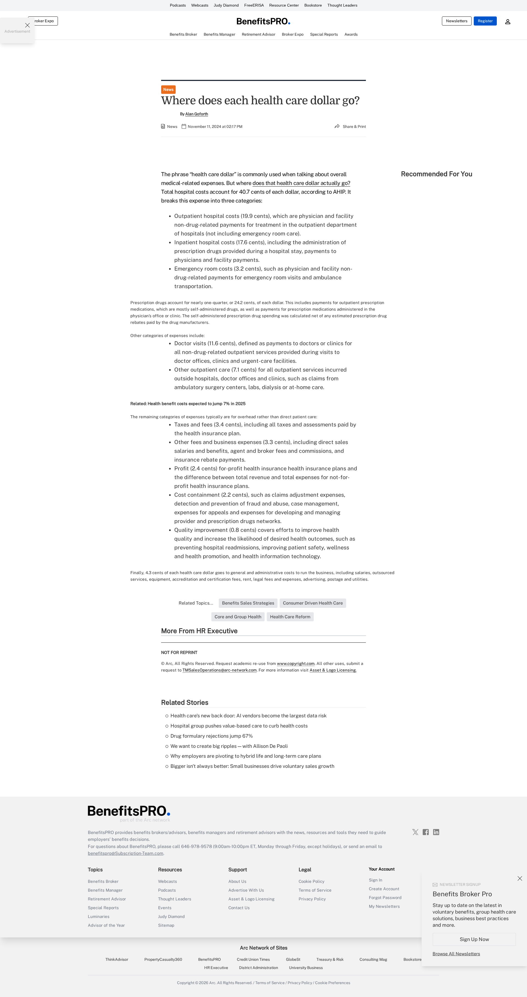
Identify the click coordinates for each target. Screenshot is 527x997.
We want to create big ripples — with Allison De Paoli (229, 746)
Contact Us (239, 907)
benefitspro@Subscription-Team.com (125, 853)
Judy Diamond (226, 5)
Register (485, 21)
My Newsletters (384, 906)
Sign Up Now (474, 939)
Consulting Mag (373, 959)
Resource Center (284, 5)
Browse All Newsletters (456, 953)
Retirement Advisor (107, 899)
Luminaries (99, 916)
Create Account (384, 888)
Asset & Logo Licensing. (333, 670)
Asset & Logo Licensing (251, 899)
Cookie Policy (311, 881)
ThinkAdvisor (116, 959)
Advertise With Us (246, 890)
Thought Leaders (342, 5)
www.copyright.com (296, 663)
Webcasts (199, 5)
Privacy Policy (312, 899)
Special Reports (103, 907)
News (168, 89)
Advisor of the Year (106, 925)
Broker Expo (43, 21)
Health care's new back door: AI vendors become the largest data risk (248, 715)
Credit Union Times (253, 959)
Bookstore (313, 5)
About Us (237, 881)
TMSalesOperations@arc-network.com (220, 670)
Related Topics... (196, 603)
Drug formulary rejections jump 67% (211, 736)
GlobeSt (293, 959)
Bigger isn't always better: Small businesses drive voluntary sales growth (252, 766)
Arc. (212, 983)
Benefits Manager (105, 890)
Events (165, 907)
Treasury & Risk (330, 959)
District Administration (258, 967)
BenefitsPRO (209, 959)
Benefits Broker (103, 881)
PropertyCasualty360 (163, 959)
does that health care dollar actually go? (301, 183)
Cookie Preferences (332, 983)
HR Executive (216, 967)
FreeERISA (254, 5)
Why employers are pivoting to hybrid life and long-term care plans (245, 756)
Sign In (375, 880)
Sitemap (166, 925)
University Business (306, 967)
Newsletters (456, 21)
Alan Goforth (196, 114)
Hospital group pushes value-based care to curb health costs (239, 726)
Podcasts (178, 5)
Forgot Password (385, 897)
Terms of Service (315, 890)
